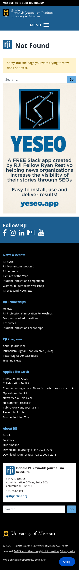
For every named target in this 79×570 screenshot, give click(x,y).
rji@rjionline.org (16, 496)
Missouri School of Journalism (23, 3)
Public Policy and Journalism (21, 407)
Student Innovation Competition (23, 281)
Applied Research (16, 372)
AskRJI (67, 562)
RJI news (8, 261)
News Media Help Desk (17, 398)
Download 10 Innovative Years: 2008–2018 (29, 454)
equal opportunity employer (29, 559)
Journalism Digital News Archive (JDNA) (28, 351)
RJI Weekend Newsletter (18, 290)
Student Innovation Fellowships (23, 328)
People (7, 435)
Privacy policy (67, 551)
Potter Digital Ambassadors (20, 355)
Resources (9, 323)
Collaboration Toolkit (16, 383)
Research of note (14, 412)
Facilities (8, 440)
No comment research (17, 403)
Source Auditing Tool (16, 417)
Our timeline (11, 445)
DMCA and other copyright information (36, 551)
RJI (32, 12)
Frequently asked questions (20, 318)
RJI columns (10, 271)
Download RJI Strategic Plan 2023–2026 (28, 450)
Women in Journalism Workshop (23, 286)
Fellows (7, 308)
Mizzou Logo (6, 13)
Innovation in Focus (15, 378)
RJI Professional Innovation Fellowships (28, 313)
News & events (14, 255)
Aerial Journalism (14, 346)
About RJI (10, 428)
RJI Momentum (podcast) (18, 266)
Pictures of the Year (15, 276)
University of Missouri (25, 16)
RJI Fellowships (14, 302)
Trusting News (12, 360)
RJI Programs (12, 339)
